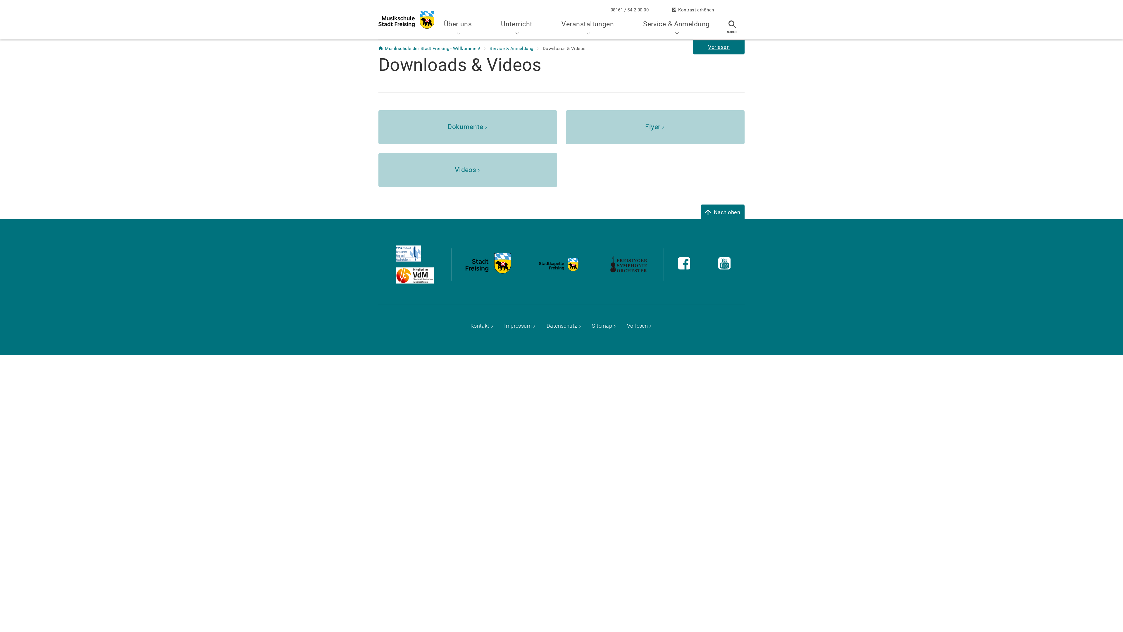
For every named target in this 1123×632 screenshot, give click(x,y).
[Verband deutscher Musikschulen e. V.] (422, 275)
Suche (732, 32)
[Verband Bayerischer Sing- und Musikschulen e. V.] (422, 253)
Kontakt (480, 326)
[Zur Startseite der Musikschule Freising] (406, 20)
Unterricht (517, 24)
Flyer (652, 127)
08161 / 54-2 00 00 (630, 10)
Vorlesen (637, 326)
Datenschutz (562, 326)
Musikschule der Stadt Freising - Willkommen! (433, 48)
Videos (465, 170)
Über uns (458, 24)
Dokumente (465, 127)
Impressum (518, 326)
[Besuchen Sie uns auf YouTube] (724, 268)
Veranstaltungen (588, 24)
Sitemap (602, 326)
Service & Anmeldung (676, 24)
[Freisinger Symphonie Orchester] (488, 272)
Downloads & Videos (564, 48)
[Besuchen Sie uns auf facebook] (684, 268)
